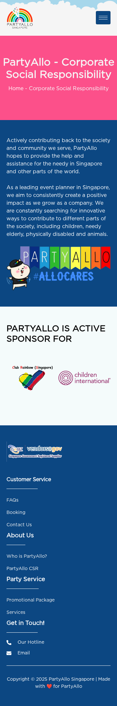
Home (15, 88)
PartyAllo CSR (22, 568)
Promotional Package (30, 599)
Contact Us (19, 524)
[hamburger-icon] (103, 17)
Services (15, 612)
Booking (15, 512)
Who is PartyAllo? (26, 556)
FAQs (12, 499)
